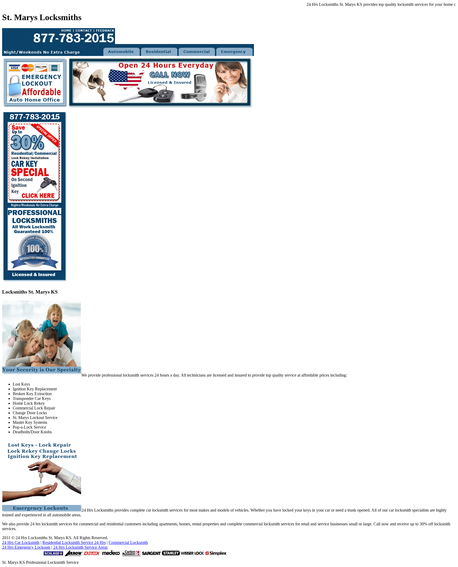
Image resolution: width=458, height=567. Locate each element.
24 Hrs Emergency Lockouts (26, 547)
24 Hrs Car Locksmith (20, 542)
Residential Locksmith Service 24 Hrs (74, 542)
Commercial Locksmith (128, 542)
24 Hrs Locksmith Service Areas (80, 547)
